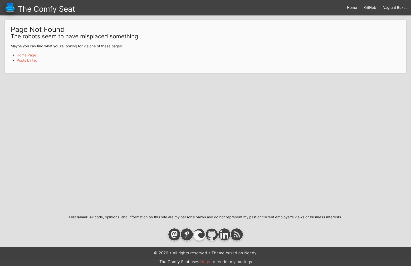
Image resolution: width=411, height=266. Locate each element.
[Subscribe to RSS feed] (236, 234)
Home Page (26, 55)
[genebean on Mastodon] (174, 234)
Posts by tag (27, 60)
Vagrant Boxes (395, 7)
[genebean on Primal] (199, 234)
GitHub (370, 7)
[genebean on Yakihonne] (187, 234)
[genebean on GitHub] (212, 234)
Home (352, 7)
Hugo (205, 261)
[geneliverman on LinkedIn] (224, 234)
